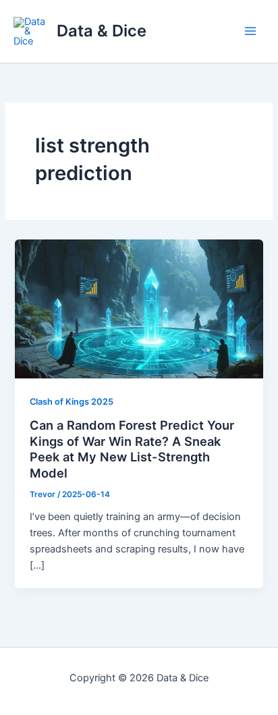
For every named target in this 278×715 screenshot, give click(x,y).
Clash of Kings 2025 (71, 402)
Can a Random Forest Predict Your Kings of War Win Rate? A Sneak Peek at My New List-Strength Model (132, 449)
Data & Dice (101, 30)
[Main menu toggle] (250, 32)
